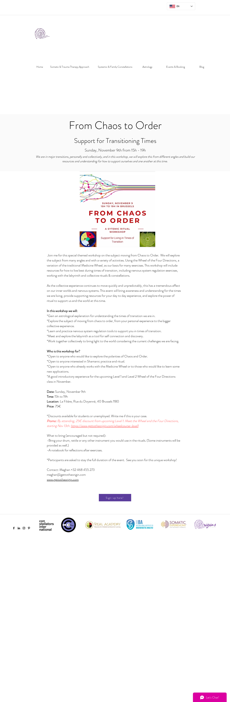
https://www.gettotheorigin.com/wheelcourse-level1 (104, 425)
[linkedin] (19, 528)
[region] (38, 78)
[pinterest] (29, 528)
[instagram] (24, 528)
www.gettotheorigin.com (63, 479)
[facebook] (13, 528)
